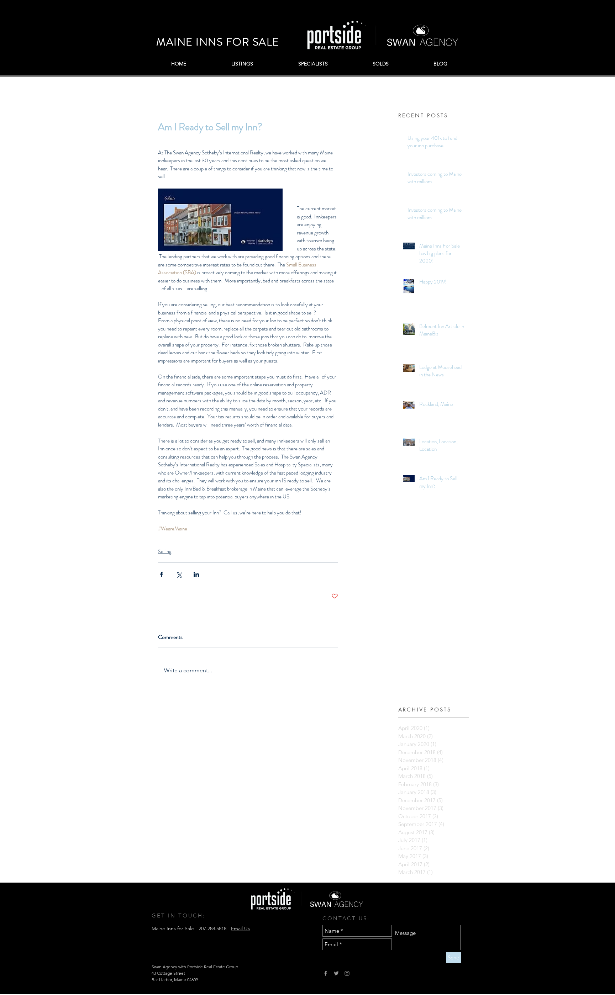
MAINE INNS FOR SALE (217, 41)
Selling (164, 551)
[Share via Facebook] (161, 574)
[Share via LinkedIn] (196, 574)
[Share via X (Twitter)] (178, 574)
